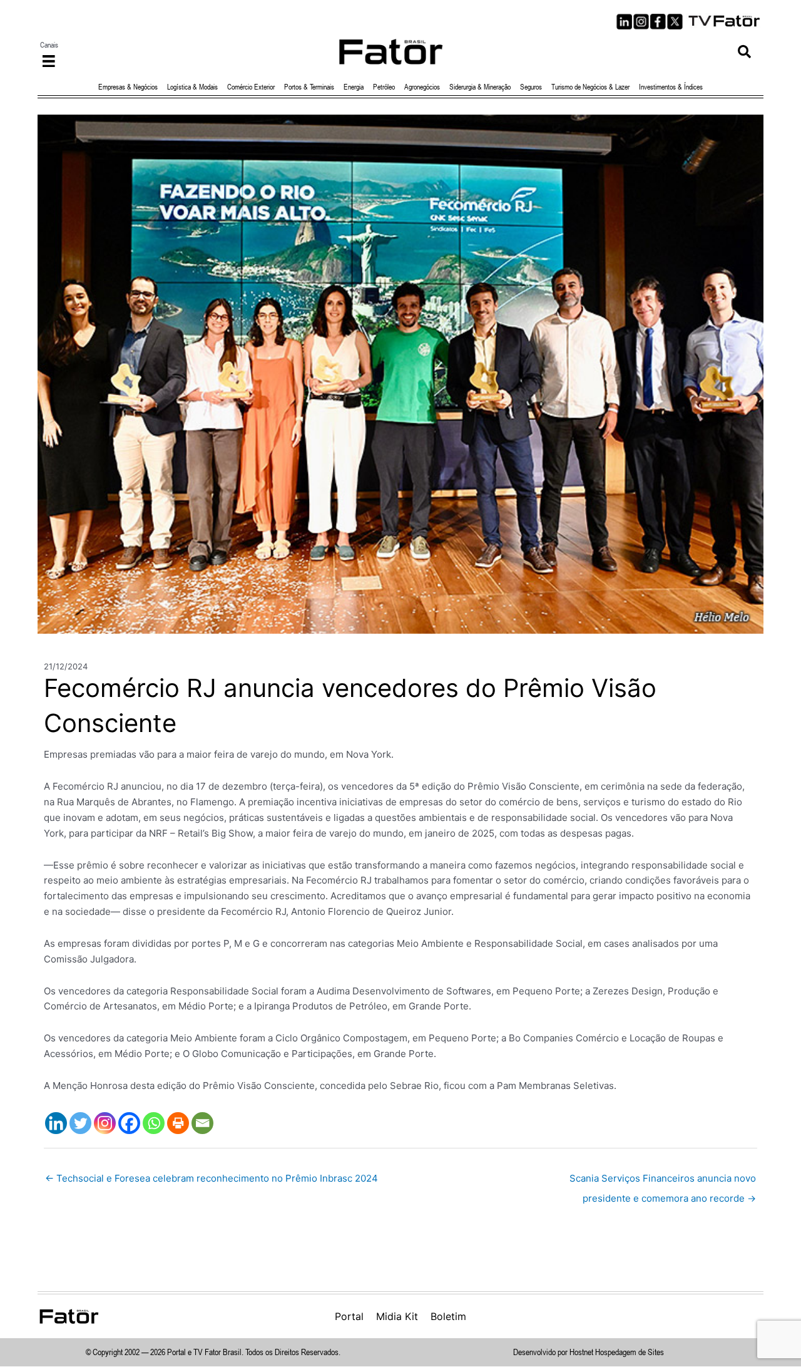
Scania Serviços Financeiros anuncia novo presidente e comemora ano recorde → (662, 1181)
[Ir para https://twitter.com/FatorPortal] (675, 21)
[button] (744, 51)
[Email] (202, 1123)
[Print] (178, 1123)
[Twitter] (80, 1123)
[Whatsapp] (154, 1123)
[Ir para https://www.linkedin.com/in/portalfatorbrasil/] (624, 21)
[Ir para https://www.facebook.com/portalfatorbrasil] (658, 21)
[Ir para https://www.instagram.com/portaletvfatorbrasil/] (641, 21)
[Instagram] (105, 1123)
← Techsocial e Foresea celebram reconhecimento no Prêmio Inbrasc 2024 (211, 1178)
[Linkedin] (56, 1123)
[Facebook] (129, 1123)
